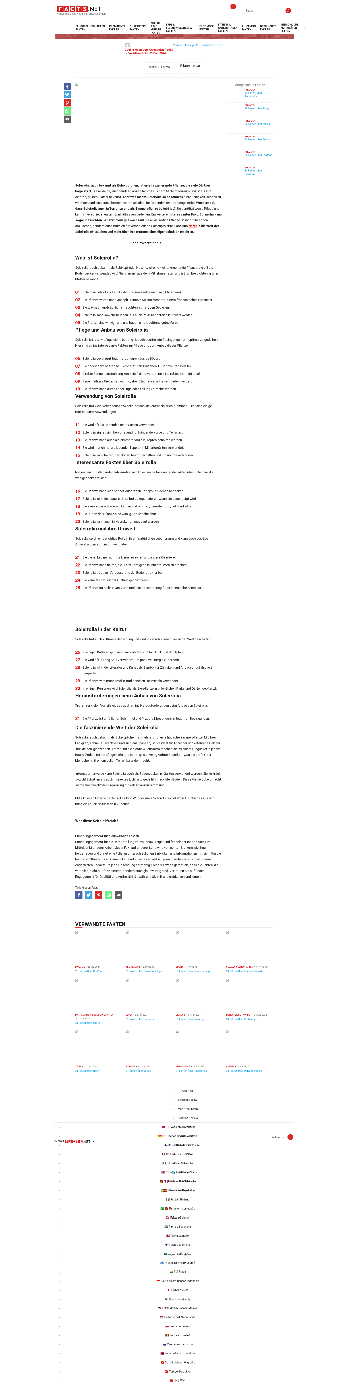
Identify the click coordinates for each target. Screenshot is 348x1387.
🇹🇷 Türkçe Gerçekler (178, 1371)
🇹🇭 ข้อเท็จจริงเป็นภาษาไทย (177, 1353)
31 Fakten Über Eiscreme (140, 1019)
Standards (97, 859)
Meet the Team (188, 1109)
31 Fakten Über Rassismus (191, 1070)
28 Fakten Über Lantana (258, 155)
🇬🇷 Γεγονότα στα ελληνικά (177, 1263)
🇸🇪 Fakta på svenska (177, 1226)
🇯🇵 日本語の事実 (177, 1290)
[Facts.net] (79, 8)
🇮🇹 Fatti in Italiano (177, 1199)
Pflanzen (158, 67)
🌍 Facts (178, 1172)
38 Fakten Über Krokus (258, 123)
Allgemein (249, 28)
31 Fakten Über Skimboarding (193, 971)
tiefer (192, 226)
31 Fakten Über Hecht (87, 1070)
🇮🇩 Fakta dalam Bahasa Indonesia (177, 1281)
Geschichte (268, 28)
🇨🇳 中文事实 (178, 1380)
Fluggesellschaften (90, 28)
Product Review (187, 1118)
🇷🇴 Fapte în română (177, 1335)
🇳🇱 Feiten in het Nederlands (177, 1317)
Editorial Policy (187, 1100)
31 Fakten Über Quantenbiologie (144, 971)
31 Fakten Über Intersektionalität (245, 971)
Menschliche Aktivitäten (290, 28)
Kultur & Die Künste (156, 28)
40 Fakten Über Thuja (257, 108)
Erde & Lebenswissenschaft (180, 28)
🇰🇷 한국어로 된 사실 (178, 1299)
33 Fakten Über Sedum (258, 139)
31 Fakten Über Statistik (89, 1022)
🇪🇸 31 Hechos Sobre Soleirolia (177, 1136)
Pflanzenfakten (190, 65)
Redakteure (102, 865)
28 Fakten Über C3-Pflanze (90, 971)
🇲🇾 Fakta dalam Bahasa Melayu (178, 1308)
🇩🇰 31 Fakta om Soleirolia (177, 1127)
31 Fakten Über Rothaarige (241, 1019)
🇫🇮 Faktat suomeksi (177, 1244)
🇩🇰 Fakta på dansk (177, 1217)
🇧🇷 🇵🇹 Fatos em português (177, 1208)
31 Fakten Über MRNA (138, 1070)
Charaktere (138, 28)
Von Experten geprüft (185, 45)
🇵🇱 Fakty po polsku (177, 1326)
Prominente (117, 28)
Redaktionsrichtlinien (211, 45)
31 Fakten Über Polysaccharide (244, 1070)
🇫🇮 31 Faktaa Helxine (177, 1145)
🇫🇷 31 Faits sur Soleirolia (177, 1154)
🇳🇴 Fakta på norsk (177, 1235)
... (304, 27)
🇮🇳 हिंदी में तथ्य (178, 1272)
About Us (188, 1091)
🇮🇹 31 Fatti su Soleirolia (177, 1163)
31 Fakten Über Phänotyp (190, 1019)
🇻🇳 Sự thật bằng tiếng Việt (178, 1362)
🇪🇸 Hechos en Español (177, 1190)
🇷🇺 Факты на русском (178, 1344)
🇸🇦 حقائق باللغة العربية (177, 1254)
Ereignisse (206, 28)
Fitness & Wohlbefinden (227, 28)
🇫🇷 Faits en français (177, 1181)
